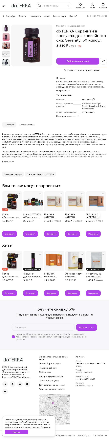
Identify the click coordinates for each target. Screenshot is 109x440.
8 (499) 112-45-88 (84, 372)
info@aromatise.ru (84, 385)
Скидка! (73, 16)
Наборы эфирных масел (51, 376)
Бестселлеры (59, 16)
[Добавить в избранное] (103, 61)
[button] (80, 6)
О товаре (9, 124)
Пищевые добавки (76, 26)
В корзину (9, 234)
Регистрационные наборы (52, 389)
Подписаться (86, 327)
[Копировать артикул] (93, 99)
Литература (84, 435)
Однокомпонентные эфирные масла (53, 358)
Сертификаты (100, 435)
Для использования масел (52, 385)
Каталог (23, 16)
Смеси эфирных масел (50, 363)
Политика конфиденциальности (59, 435)
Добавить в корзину (77, 61)
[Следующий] (96, 215)
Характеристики (27, 124)
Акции (47, 16)
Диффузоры (45, 372)
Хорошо (16, 432)
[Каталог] (4, 5)
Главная (60, 26)
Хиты (7, 245)
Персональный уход (49, 380)
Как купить (35, 16)
